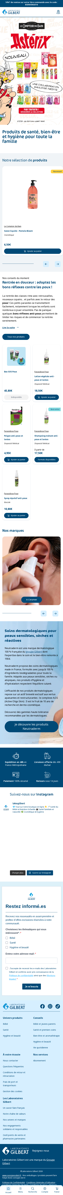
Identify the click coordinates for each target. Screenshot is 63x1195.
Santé (5, 1029)
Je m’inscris (31, 986)
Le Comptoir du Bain (12, 226)
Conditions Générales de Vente (15, 1185)
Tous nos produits (16, 336)
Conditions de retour (38, 1185)
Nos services (40, 1054)
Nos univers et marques (14, 1119)
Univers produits (12, 1018)
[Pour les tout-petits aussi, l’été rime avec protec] (16, 860)
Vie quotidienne (40, 1047)
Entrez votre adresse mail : (20, 954)
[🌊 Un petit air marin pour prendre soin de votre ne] (16, 842)
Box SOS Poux (10, 371)
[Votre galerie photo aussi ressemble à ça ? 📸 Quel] (46, 825)
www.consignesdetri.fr (11, 1175)
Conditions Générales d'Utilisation (40, 1182)
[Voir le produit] (32, 194)
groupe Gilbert (34, 651)
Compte (44, 1192)
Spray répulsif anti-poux (15, 498)
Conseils (38, 1018)
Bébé (5, 1023)
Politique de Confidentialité (13, 1182)
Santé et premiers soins (44, 1029)
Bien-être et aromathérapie (46, 1035)
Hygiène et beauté (12, 1035)
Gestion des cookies (12, 1091)
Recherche (32, 1192)
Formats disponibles (47, 459)
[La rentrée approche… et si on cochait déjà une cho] (46, 842)
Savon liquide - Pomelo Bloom (18, 231)
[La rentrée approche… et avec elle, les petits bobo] (46, 860)
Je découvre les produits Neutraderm (31, 726)
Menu (20, 1192)
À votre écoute (11, 1054)
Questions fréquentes (13, 1066)
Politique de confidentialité (21, 975)
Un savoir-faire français (14, 1107)
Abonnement (39, 1060)
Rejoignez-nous (40, 1150)
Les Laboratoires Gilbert (13, 1100)
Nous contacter (10, 1060)
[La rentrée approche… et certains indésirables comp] (16, 825)
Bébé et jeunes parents (44, 1023)
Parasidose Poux (41, 372)
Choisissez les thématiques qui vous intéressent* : (26, 931)
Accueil (8, 1192)
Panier (57, 1192)
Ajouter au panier (34, 251)
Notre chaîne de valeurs (14, 1113)
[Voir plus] (31, 71)
